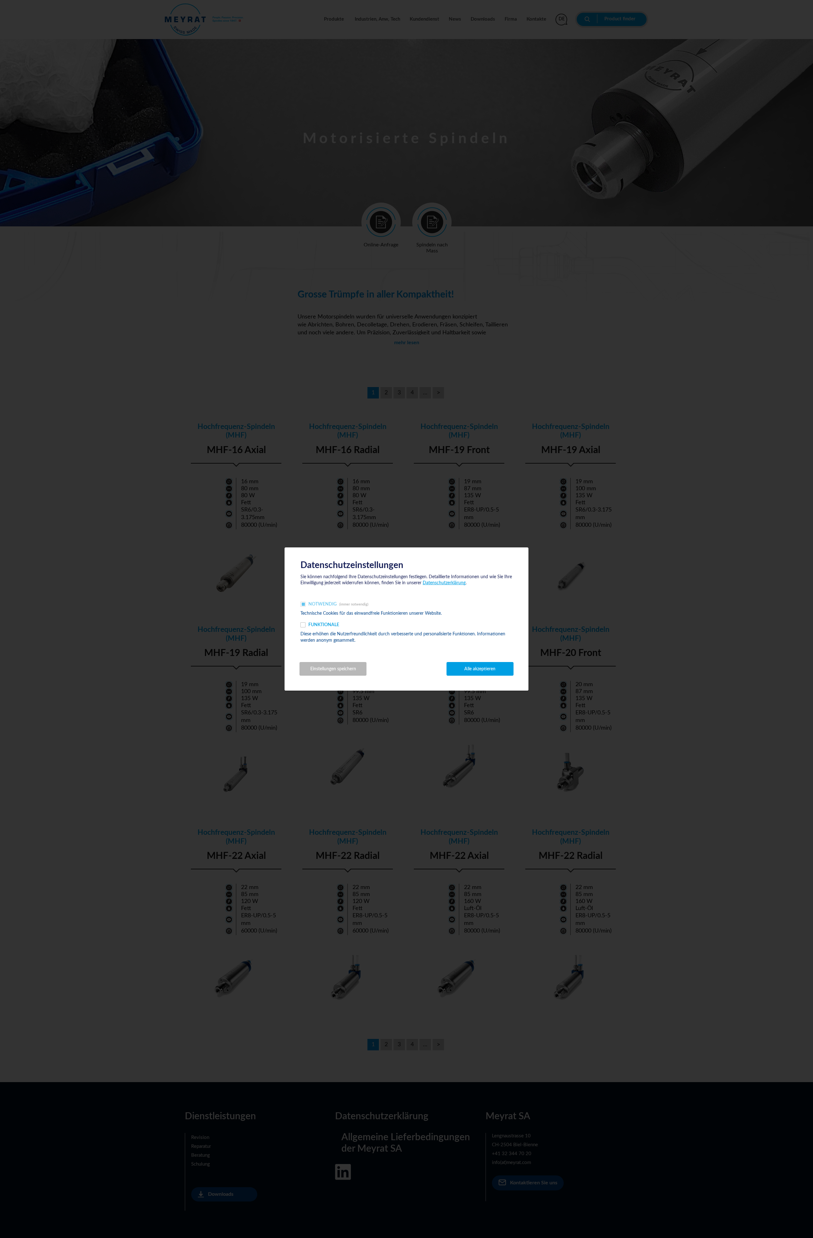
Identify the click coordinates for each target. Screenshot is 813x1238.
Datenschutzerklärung (444, 583)
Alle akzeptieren (479, 669)
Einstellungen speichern (333, 669)
